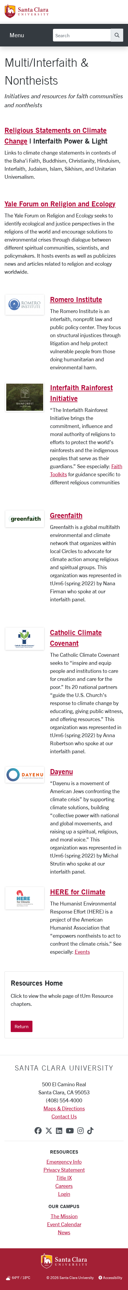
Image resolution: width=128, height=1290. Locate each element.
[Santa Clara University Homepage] (27, 16)
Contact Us (64, 1116)
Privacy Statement (64, 1170)
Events (82, 952)
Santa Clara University (64, 1068)
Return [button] (22, 1026)
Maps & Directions (64, 1108)
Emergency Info (64, 1162)
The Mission (64, 1216)
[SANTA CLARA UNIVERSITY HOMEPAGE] (64, 1261)
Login (64, 1194)
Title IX (64, 1178)
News (64, 1232)
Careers (64, 1186)
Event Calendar (64, 1224)
